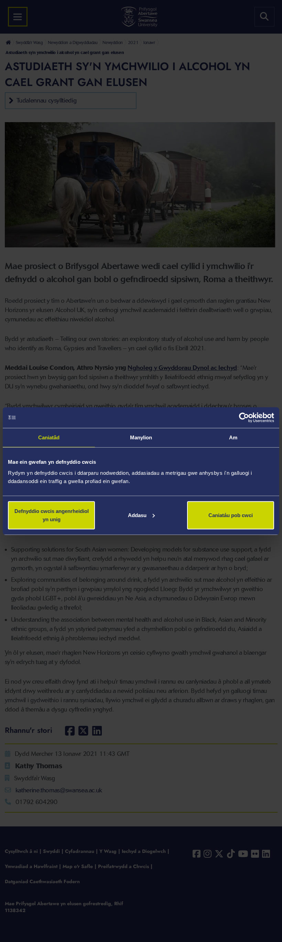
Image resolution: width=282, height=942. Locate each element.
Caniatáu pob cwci (230, 515)
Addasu (137, 515)
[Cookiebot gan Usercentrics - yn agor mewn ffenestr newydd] (244, 418)
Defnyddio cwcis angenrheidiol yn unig (51, 515)
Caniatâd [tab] (49, 437)
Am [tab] (233, 437)
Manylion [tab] (141, 437)
